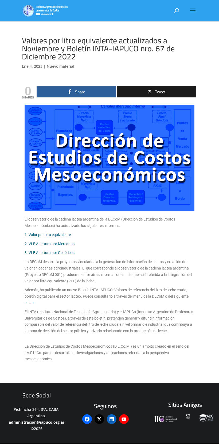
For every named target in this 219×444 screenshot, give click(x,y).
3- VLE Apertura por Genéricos (50, 253)
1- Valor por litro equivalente (48, 235)
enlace (30, 303)
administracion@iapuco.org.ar (36, 422)
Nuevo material (60, 66)
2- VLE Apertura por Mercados (50, 244)
